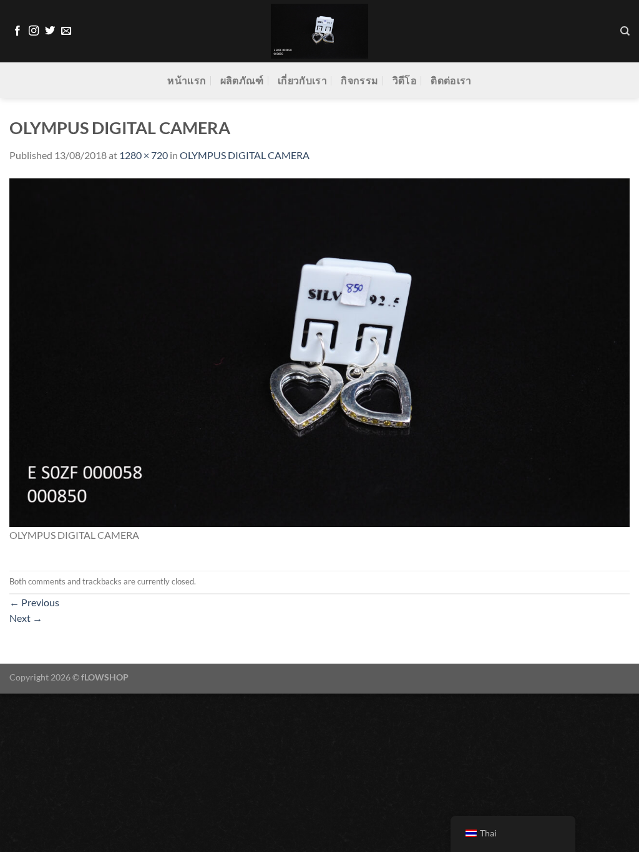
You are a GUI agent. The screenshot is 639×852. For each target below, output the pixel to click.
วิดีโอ (405, 80)
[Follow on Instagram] (34, 31)
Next (25, 618)
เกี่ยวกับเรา (302, 80)
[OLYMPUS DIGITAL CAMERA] (319, 351)
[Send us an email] (66, 31)
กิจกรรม (359, 80)
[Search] (625, 31)
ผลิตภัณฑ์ (242, 80)
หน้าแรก (186, 80)
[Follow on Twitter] (50, 31)
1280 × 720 (143, 155)
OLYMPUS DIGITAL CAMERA (245, 155)
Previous (34, 602)
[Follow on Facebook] (17, 31)
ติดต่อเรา (451, 80)
